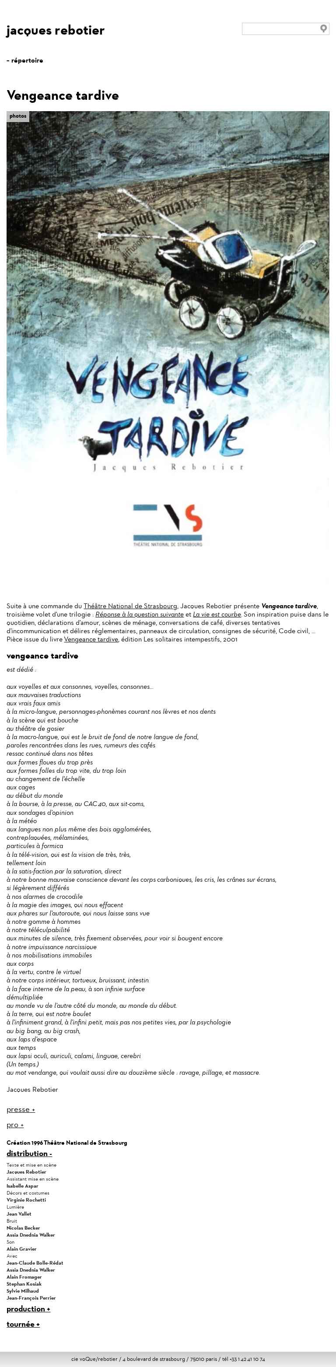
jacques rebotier (56, 30)
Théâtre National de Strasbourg (130, 606)
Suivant (322, 120)
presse (18, 1109)
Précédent (309, 116)
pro (12, 1124)
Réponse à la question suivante (139, 614)
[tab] (168, 1109)
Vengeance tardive (91, 639)
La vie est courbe (217, 614)
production (26, 1308)
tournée (21, 1323)
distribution (27, 1153)
